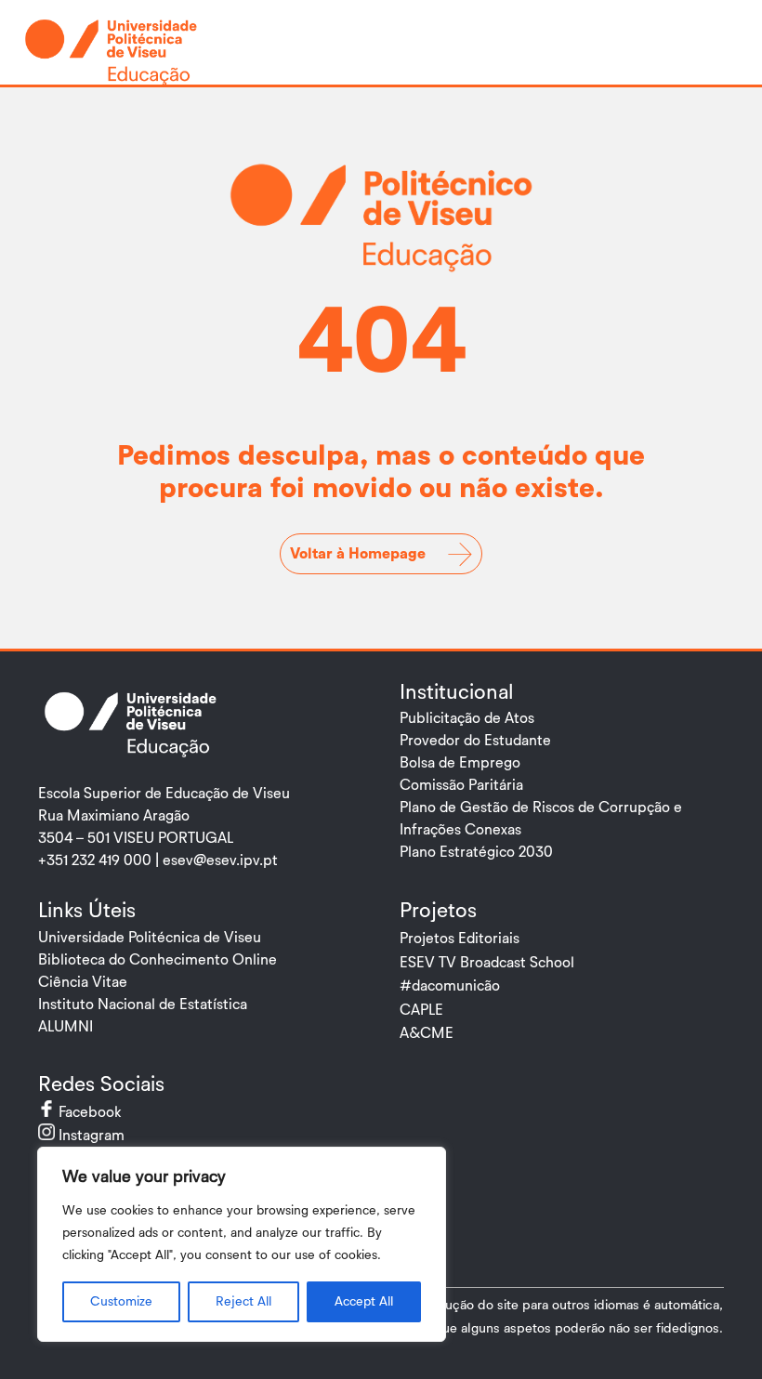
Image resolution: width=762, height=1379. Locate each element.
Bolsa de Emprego (460, 762)
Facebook (106, 1112)
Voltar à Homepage (358, 553)
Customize (121, 1301)
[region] (241, 1244)
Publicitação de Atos (467, 718)
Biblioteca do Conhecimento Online (157, 959)
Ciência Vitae (82, 982)
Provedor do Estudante (475, 740)
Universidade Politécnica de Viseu (149, 937)
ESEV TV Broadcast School (487, 962)
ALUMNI (65, 1026)
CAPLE (421, 1010)
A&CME (426, 1033)
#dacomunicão (450, 985)
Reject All (243, 1301)
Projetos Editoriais (459, 938)
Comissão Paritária (461, 785)
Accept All (364, 1301)
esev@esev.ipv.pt (220, 860)
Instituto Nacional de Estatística (142, 1004)
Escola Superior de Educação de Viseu (164, 793)
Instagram (108, 1135)
